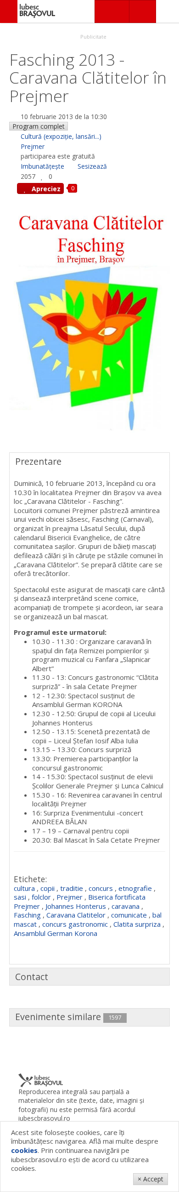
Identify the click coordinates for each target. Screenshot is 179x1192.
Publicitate (92, 36)
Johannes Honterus (75, 906)
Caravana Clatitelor (76, 914)
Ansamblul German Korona (55, 933)
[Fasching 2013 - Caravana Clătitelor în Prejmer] (89, 321)
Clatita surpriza (137, 924)
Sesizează (92, 166)
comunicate (129, 914)
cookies (24, 1150)
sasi (20, 896)
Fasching (27, 914)
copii (47, 888)
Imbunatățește (42, 166)
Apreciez (45, 188)
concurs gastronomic (75, 924)
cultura (24, 888)
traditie (71, 888)
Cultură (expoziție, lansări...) (61, 136)
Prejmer (33, 146)
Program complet (38, 126)
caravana (126, 906)
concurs (101, 888)
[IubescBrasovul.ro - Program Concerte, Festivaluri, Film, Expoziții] (8, 11)
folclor (41, 896)
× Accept (150, 1179)
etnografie (135, 888)
